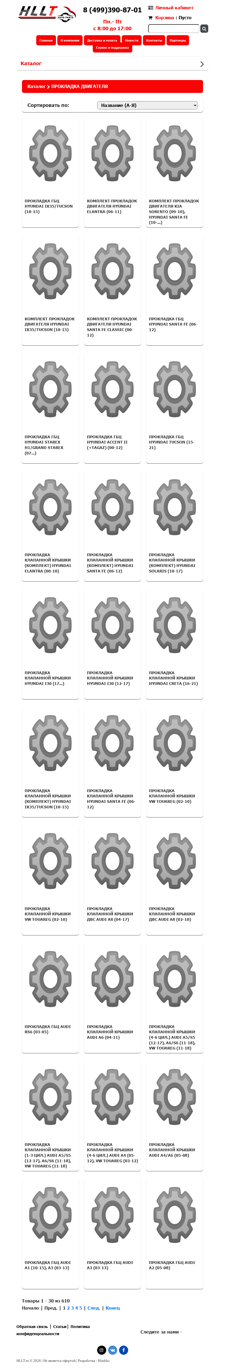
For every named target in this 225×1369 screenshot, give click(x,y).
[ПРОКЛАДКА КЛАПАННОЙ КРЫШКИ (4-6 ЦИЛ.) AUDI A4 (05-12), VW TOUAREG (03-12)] (112, 1097)
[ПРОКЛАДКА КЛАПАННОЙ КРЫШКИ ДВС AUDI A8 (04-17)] (112, 861)
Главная (46, 40)
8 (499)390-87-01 (112, 10)
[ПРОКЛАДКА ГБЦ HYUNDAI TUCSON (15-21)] (174, 389)
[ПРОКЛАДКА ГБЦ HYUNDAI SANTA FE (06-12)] (174, 271)
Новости (131, 40)
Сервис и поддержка (112, 47)
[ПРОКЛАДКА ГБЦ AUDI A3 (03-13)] (112, 1215)
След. (94, 1307)
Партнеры (178, 40)
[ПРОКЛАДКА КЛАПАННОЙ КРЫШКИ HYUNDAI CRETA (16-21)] (174, 625)
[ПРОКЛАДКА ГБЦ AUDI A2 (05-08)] (174, 1215)
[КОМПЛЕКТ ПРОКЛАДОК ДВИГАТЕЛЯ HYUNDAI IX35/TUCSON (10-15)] (50, 271)
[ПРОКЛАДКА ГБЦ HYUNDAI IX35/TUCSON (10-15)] (50, 153)
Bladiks (103, 1361)
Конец (113, 1307)
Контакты (154, 40)
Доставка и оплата (102, 40)
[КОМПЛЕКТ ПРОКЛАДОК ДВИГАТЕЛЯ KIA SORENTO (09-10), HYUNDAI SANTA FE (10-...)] (174, 153)
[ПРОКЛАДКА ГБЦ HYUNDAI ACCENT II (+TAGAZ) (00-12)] (112, 389)
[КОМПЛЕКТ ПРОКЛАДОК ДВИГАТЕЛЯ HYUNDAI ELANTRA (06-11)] (112, 153)
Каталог (31, 63)
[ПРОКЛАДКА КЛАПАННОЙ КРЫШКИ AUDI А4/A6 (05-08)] (174, 1097)
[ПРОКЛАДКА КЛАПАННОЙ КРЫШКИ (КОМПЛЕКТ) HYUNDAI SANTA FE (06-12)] (112, 507)
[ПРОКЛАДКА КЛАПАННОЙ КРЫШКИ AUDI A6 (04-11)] (112, 979)
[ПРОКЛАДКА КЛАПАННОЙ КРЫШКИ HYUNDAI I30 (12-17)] (112, 625)
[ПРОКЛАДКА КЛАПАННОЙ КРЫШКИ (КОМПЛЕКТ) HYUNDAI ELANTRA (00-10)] (50, 507)
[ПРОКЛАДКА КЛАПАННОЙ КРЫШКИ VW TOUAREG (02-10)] (174, 743)
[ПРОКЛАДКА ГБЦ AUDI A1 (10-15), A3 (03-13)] (50, 1215)
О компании (70, 40)
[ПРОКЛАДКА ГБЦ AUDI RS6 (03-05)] (50, 979)
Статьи (59, 1326)
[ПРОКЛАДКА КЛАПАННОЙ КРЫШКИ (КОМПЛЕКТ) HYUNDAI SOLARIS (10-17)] (174, 507)
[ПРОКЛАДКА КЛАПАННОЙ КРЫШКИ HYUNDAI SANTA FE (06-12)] (112, 743)
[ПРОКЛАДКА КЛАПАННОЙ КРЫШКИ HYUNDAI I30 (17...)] (50, 625)
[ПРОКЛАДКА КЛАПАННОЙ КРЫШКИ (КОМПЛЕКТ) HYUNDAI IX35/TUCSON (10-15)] (50, 743)
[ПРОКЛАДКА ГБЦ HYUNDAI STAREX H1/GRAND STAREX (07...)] (50, 389)
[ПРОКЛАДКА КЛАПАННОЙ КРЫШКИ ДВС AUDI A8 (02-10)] (174, 861)
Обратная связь (32, 1326)
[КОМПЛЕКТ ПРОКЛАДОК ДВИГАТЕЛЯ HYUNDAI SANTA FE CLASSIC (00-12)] (112, 271)
